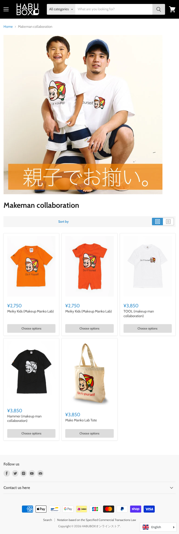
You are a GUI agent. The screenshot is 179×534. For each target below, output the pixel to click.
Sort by (63, 221)
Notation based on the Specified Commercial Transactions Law (96, 520)
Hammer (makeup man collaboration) (24, 418)
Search (47, 520)
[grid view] (157, 221)
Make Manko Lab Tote (81, 420)
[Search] (158, 9)
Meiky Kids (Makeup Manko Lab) (30, 311)
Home (8, 27)
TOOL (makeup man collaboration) (139, 313)
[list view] (168, 221)
